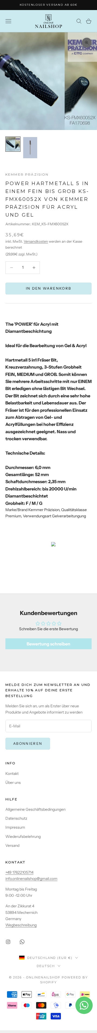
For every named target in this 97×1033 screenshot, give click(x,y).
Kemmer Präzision (27, 174)
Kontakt (12, 773)
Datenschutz (16, 818)
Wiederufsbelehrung (23, 836)
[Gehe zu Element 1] (12, 144)
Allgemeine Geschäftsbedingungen (35, 809)
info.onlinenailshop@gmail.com (31, 878)
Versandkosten (36, 241)
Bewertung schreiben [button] (48, 644)
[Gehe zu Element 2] (30, 148)
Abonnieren (27, 743)
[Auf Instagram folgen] (8, 942)
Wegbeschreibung (21, 925)
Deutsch (46, 966)
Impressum (15, 827)
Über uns (13, 782)
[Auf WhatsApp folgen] (22, 942)
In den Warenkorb (48, 288)
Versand (12, 845)
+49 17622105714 (19, 872)
